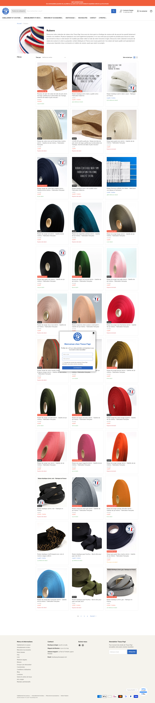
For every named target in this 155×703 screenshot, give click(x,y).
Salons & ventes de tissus (24, 677)
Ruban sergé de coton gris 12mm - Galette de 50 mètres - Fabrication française (86, 509)
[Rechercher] (113, 11)
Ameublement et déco (23, 647)
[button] (142, 11)
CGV (18, 657)
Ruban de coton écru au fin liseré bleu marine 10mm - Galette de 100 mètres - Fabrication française (51, 142)
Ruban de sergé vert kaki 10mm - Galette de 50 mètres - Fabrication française (52, 418)
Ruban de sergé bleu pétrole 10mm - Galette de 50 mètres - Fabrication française (86, 234)
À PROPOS (102, 18)
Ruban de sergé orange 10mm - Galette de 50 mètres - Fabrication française (121, 464)
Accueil (19, 23)
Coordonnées (21, 667)
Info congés (20, 679)
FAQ (18, 655)
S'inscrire (132, 652)
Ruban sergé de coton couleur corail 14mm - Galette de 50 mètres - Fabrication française (86, 325)
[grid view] (134, 57)
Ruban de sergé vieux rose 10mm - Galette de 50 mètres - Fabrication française (51, 325)
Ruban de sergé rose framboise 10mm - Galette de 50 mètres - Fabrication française (121, 325)
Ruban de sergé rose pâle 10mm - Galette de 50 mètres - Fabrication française (121, 280)
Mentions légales (22, 659)
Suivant (92, 616)
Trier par (38, 57)
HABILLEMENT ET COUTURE (11, 18)
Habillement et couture (23, 645)
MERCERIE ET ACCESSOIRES (53, 18)
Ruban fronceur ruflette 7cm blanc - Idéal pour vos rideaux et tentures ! (121, 189)
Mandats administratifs (23, 682)
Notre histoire (21, 652)
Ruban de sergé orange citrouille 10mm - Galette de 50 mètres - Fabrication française (120, 509)
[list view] (137, 57)
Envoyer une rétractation (24, 664)
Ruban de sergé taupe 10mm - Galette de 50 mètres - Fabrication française (120, 235)
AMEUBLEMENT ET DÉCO (32, 18)
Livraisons (20, 674)
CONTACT (93, 18)
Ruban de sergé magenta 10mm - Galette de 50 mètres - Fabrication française (87, 464)
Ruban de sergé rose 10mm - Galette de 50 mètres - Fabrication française (50, 464)
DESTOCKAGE (70, 18)
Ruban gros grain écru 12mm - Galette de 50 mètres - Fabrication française (120, 142)
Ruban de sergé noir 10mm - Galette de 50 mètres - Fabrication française (50, 234)
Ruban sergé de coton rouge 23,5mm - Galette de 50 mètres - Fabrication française (121, 418)
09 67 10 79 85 (128, 12)
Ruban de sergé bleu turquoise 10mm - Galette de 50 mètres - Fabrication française (52, 600)
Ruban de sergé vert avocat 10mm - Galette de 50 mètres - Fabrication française (86, 280)
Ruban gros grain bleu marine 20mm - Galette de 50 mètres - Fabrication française (121, 555)
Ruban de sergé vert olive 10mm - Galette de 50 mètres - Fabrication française (86, 418)
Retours (19, 662)
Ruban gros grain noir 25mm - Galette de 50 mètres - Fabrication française (50, 280)
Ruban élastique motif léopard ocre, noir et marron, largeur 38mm (50, 555)
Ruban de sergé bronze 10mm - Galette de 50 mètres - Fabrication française (121, 371)
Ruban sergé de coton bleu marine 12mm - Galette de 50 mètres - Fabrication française (50, 189)
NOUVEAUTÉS (82, 18)
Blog (18, 672)
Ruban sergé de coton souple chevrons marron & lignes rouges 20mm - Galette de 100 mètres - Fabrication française (52, 372)
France (131, 690)
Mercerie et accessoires (24, 650)
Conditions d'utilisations (24, 669)
